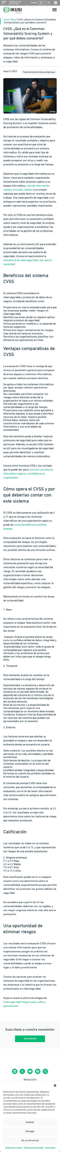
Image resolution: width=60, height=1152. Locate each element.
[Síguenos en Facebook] (37, 1071)
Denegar (30, 1131)
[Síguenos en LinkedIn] (55, 3)
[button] (55, 1085)
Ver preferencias (30, 1140)
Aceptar (30, 1122)
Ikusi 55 (4, 3)
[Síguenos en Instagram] (45, 1071)
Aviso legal (50, 1148)
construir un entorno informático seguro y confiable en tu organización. (28, 474)
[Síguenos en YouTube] (30, 1071)
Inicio (7, 19)
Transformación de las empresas (39, 72)
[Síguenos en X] (22, 1071)
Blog (13, 19)
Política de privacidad (34, 1148)
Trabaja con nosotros (15, 3)
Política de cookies (13, 1148)
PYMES (34, 3)
